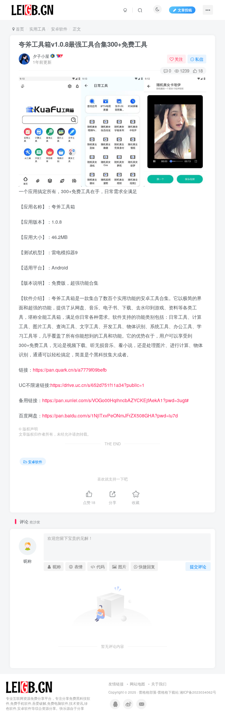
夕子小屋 (41, 56)
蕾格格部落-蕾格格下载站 (159, 692)
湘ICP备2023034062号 (198, 692)
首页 (19, 29)
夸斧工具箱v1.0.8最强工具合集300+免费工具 (83, 44)
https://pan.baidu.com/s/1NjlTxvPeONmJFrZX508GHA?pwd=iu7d (110, 415)
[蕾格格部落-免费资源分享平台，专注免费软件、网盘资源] (29, 687)
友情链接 (116, 684)
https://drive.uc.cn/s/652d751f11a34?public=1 (97, 385)
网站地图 (137, 684)
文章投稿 (185, 9)
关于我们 (158, 684)
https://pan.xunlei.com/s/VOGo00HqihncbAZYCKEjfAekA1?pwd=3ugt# (115, 400)
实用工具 (37, 29)
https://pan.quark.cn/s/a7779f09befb (70, 369)
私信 (199, 59)
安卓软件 (59, 29)
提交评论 (198, 566)
